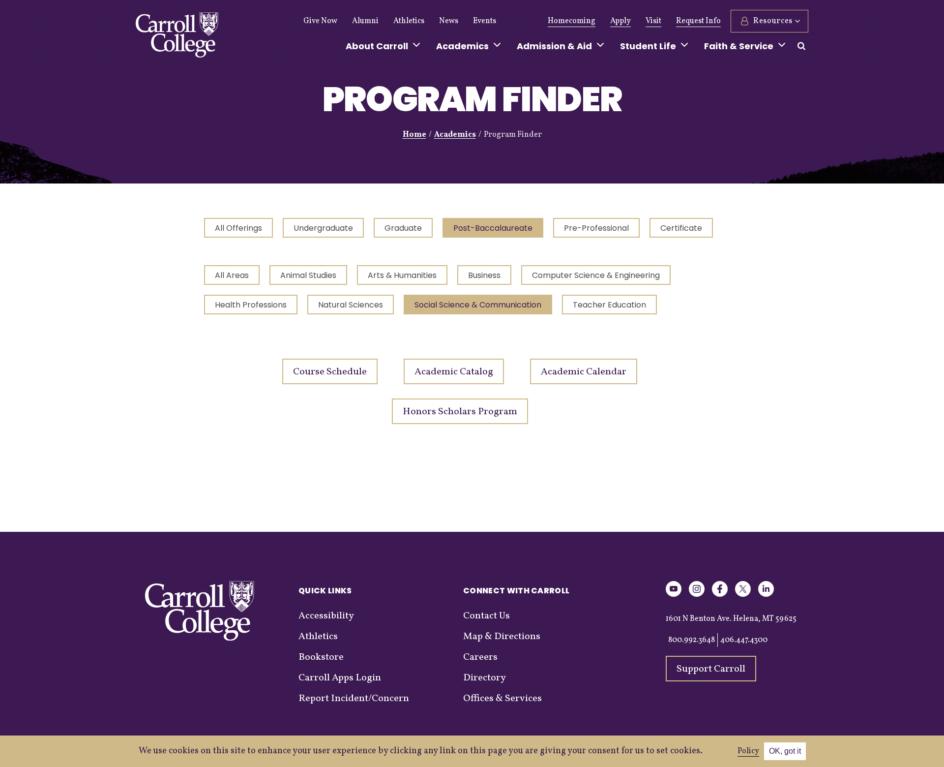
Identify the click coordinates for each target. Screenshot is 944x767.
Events (484, 21)
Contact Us (486, 616)
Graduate (403, 228)
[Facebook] (720, 595)
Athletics (408, 21)
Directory (484, 678)
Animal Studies (308, 275)
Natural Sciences (350, 304)
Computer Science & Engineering (596, 275)
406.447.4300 (743, 640)
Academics (455, 134)
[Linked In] (766, 595)
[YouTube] (673, 595)
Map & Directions (501, 637)
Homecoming (571, 21)
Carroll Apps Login (339, 678)
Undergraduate (323, 228)
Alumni (365, 21)
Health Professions (251, 304)
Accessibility (326, 616)
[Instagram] (697, 595)
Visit (653, 21)
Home (414, 134)
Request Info (698, 21)
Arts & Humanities (402, 275)
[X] (743, 595)
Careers (480, 657)
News (448, 21)
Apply (620, 21)
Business (484, 275)
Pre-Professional (596, 228)
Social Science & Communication (477, 304)
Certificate (681, 228)
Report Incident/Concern (353, 699)
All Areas (232, 275)
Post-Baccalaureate (492, 228)
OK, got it (785, 751)
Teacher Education (609, 304)
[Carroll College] (177, 37)
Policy (748, 751)
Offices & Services (502, 699)
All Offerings (238, 228)
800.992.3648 (691, 640)
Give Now (320, 21)
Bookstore (321, 657)
